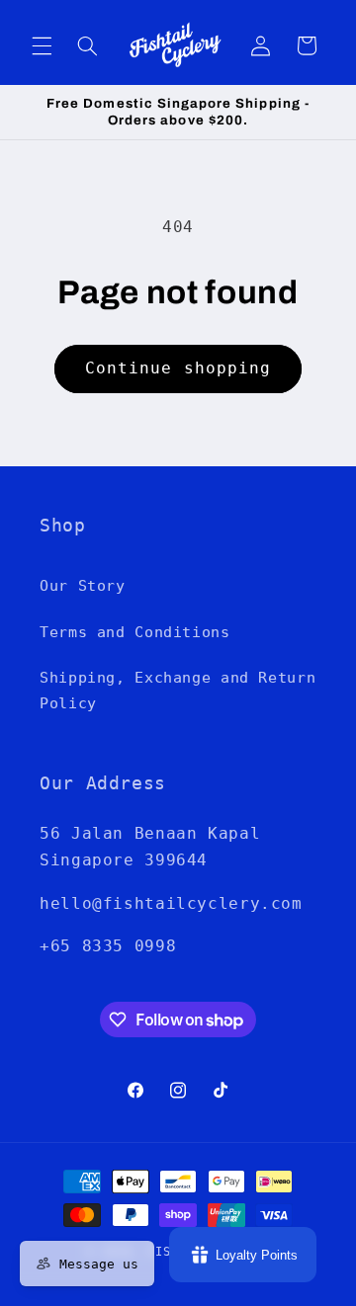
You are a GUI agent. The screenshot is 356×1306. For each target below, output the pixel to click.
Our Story (83, 585)
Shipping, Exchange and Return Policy (177, 690)
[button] (41, 45)
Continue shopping (178, 368)
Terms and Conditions (135, 631)
